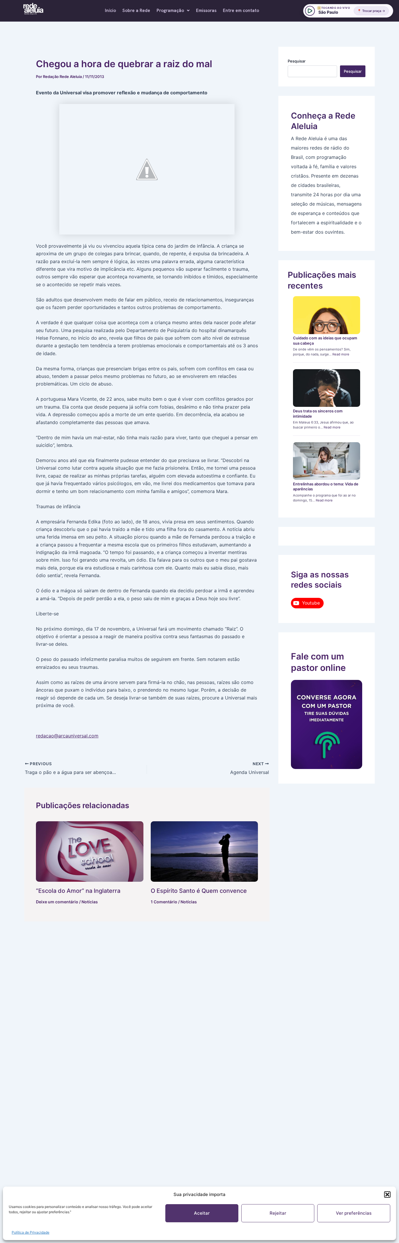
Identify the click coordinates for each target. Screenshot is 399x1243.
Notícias (89, 901)
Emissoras (206, 10)
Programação (170, 10)
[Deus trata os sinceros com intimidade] (326, 388)
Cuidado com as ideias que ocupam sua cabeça (325, 341)
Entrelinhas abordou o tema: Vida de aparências (325, 487)
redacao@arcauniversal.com (67, 736)
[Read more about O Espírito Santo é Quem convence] (204, 851)
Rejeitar (278, 1213)
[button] (387, 1194)
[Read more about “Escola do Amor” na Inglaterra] (89, 851)
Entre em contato (241, 10)
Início (110, 10)
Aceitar (202, 1213)
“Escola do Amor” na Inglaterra (78, 890)
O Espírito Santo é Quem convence (199, 890)
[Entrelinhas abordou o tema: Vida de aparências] (326, 461)
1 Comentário (164, 901)
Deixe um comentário (57, 901)
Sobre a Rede (136, 10)
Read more (340, 354)
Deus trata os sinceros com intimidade (318, 414)
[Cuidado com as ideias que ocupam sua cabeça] (326, 315)
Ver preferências (354, 1213)
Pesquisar (297, 61)
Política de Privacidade (30, 1232)
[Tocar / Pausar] (310, 11)
